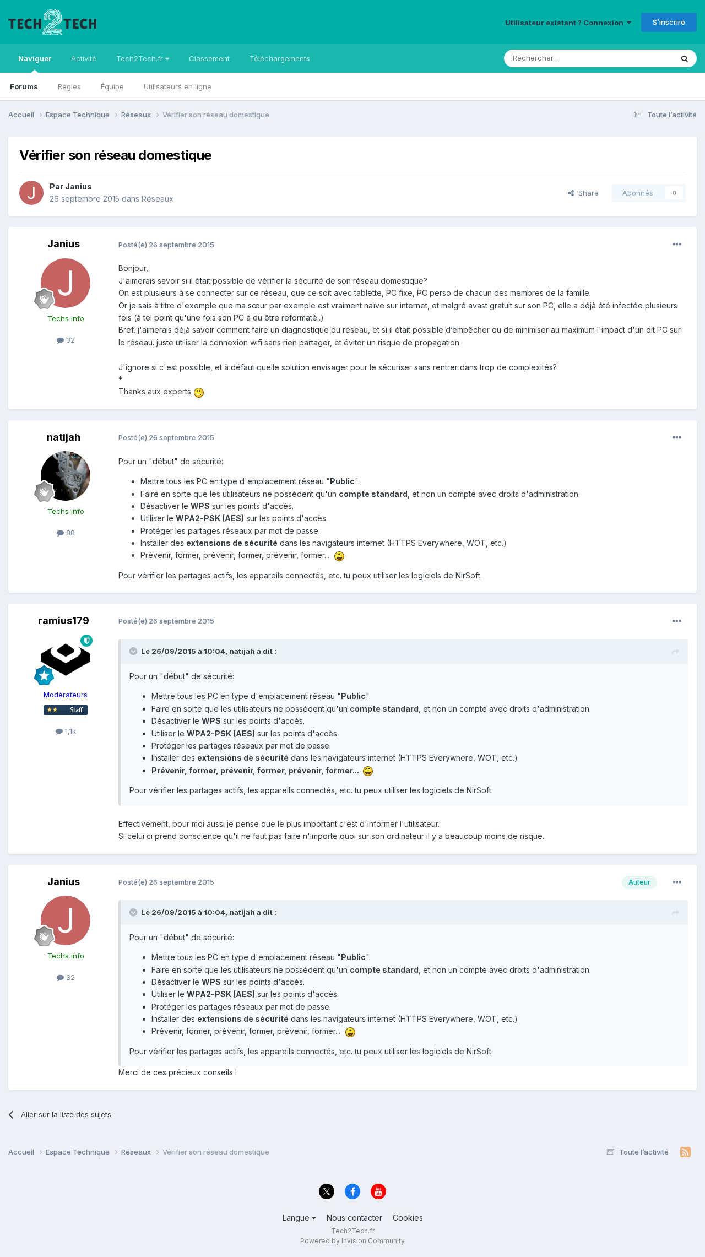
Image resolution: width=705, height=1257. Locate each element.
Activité (83, 58)
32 (69, 339)
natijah (63, 437)
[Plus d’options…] (677, 244)
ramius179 (63, 620)
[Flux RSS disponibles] (685, 1152)
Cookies (408, 1217)
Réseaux (157, 198)
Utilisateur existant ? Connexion (566, 22)
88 (69, 532)
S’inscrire (669, 22)
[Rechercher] (685, 58)
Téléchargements (280, 58)
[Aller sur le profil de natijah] (65, 476)
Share (586, 192)
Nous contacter (354, 1217)
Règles (69, 86)
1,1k (69, 731)
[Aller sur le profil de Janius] (31, 193)
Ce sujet (644, 58)
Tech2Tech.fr (140, 58)
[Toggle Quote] (134, 651)
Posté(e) (166, 244)
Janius (78, 186)
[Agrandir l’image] (198, 391)
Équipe (112, 86)
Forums (24, 86)
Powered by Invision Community (352, 1241)
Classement (209, 58)
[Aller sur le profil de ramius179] (65, 659)
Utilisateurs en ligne (178, 86)
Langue (297, 1217)
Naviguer (34, 58)
